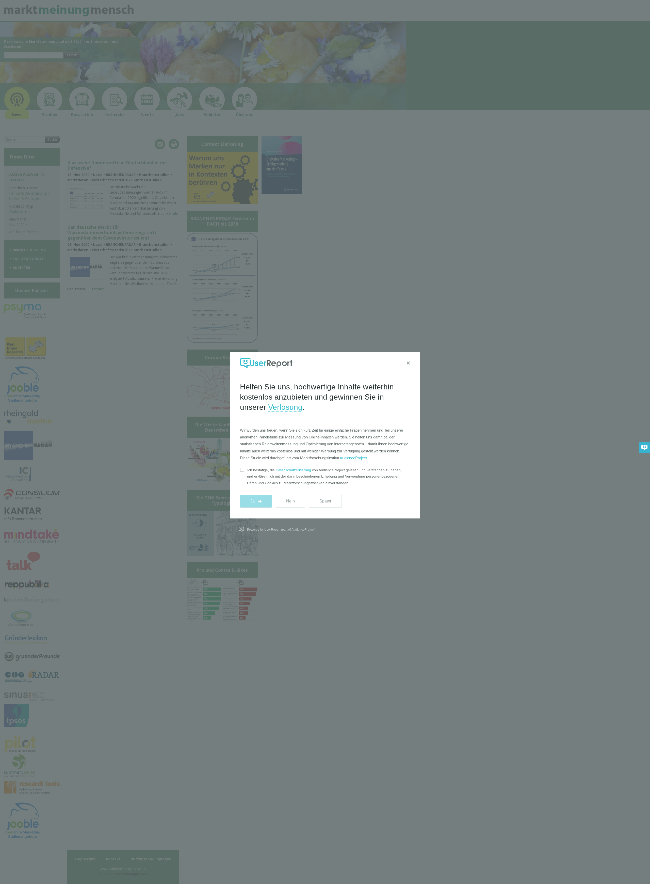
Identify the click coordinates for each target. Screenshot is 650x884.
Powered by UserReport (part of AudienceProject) (281, 529)
